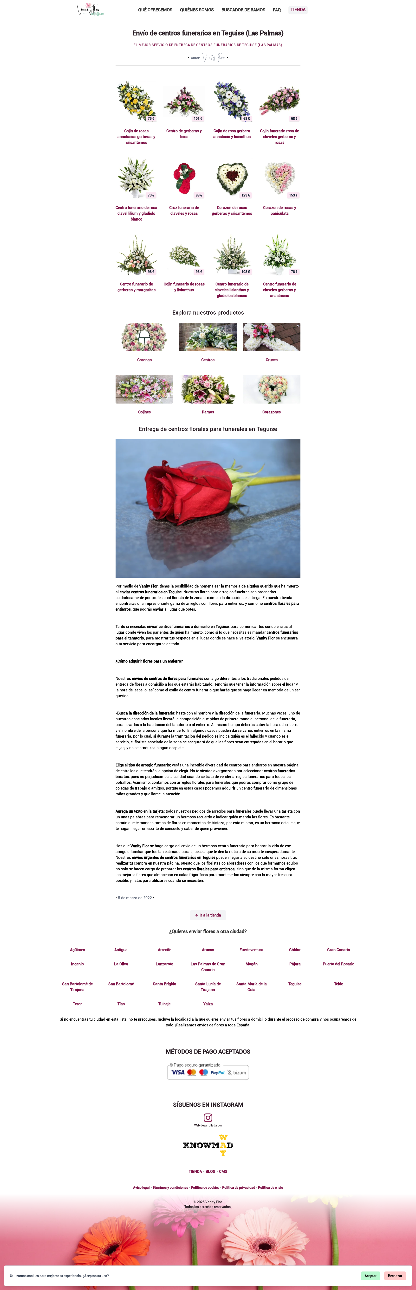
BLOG (210, 1171)
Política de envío (270, 1187)
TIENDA (195, 1171)
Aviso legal (141, 1187)
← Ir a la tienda (208, 915)
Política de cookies (205, 1187)
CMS (223, 1171)
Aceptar (371, 1276)
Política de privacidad (238, 1187)
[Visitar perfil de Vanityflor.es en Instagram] (208, 1118)
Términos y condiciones (170, 1187)
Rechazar (395, 1276)
